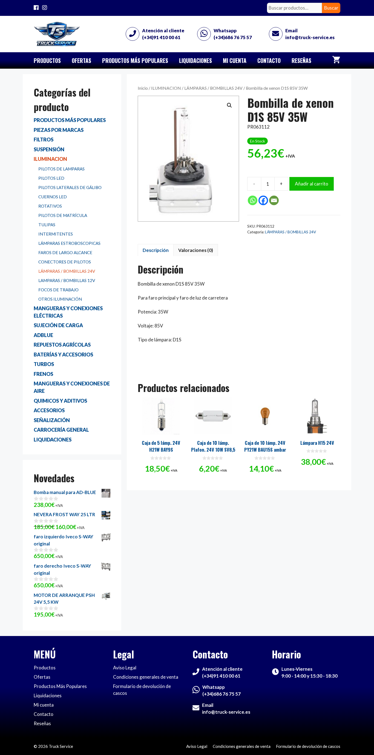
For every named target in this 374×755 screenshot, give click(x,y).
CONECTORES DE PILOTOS (64, 261)
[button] (229, 105)
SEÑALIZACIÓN (52, 420)
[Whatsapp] (252, 200)
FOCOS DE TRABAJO (58, 289)
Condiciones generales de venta (145, 677)
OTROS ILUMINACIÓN (60, 299)
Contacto (269, 60)
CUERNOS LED (52, 196)
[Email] (274, 200)
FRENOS (43, 374)
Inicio (143, 88)
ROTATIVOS (50, 206)
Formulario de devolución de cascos (308, 746)
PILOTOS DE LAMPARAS (61, 168)
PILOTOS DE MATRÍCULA (62, 215)
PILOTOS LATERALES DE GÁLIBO (70, 187)
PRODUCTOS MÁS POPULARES (70, 120)
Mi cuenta (234, 60)
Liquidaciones (195, 60)
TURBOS (44, 364)
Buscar (331, 8)
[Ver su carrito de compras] (336, 60)
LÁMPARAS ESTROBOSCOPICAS (69, 243)
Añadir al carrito (311, 184)
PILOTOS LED (51, 178)
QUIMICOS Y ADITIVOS (60, 401)
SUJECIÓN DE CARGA (58, 325)
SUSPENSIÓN (49, 149)
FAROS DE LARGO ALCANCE (65, 252)
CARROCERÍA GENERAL (61, 430)
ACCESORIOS (49, 410)
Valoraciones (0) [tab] (195, 250)
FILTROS (43, 140)
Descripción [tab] (156, 250)
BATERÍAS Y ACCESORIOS (63, 355)
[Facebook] (263, 200)
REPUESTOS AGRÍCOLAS (62, 345)
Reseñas (301, 60)
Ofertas (81, 60)
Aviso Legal (124, 667)
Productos (47, 60)
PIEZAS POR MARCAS (59, 130)
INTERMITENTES (55, 233)
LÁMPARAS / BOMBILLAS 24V (213, 88)
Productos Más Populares (135, 60)
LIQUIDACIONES (52, 440)
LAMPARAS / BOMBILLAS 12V (66, 280)
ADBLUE (43, 335)
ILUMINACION (166, 88)
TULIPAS (46, 224)
